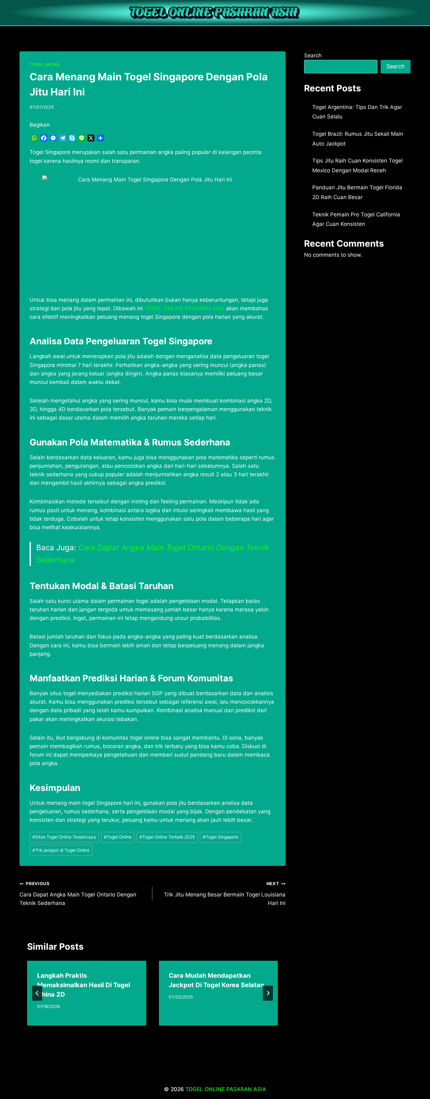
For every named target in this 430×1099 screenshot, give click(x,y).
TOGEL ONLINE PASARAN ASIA (225, 1089)
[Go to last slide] (37, 993)
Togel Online (118, 836)
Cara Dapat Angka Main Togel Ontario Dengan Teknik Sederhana (78, 893)
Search (313, 55)
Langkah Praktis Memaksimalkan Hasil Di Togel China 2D (83, 985)
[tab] (139, 1031)
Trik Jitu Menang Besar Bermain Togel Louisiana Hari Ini (224, 893)
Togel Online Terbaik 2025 (167, 836)
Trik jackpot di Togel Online (60, 850)
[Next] (268, 993)
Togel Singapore (220, 836)
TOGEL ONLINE (44, 64)
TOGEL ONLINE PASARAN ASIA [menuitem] (184, 308)
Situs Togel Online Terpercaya (64, 836)
